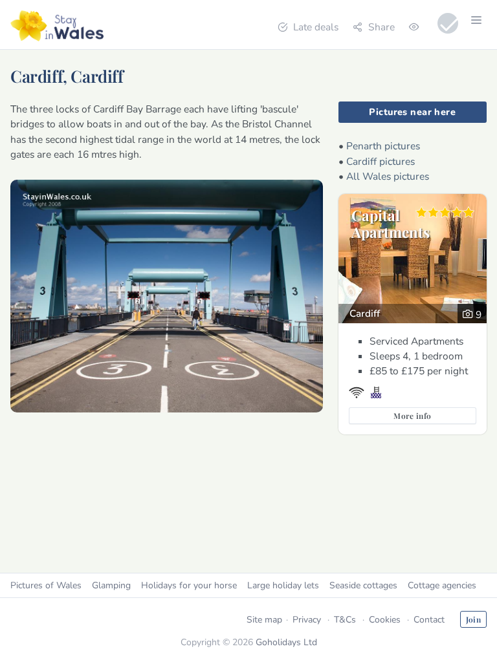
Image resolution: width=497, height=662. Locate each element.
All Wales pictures (387, 176)
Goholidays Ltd (286, 642)
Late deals (315, 27)
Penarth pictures (383, 146)
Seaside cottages (363, 585)
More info (412, 416)
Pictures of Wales (46, 585)
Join (473, 619)
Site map (264, 620)
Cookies (385, 620)
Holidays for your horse (189, 585)
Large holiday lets (283, 585)
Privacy (307, 620)
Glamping (111, 585)
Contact (429, 620)
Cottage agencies (442, 585)
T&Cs (345, 620)
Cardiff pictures (380, 161)
